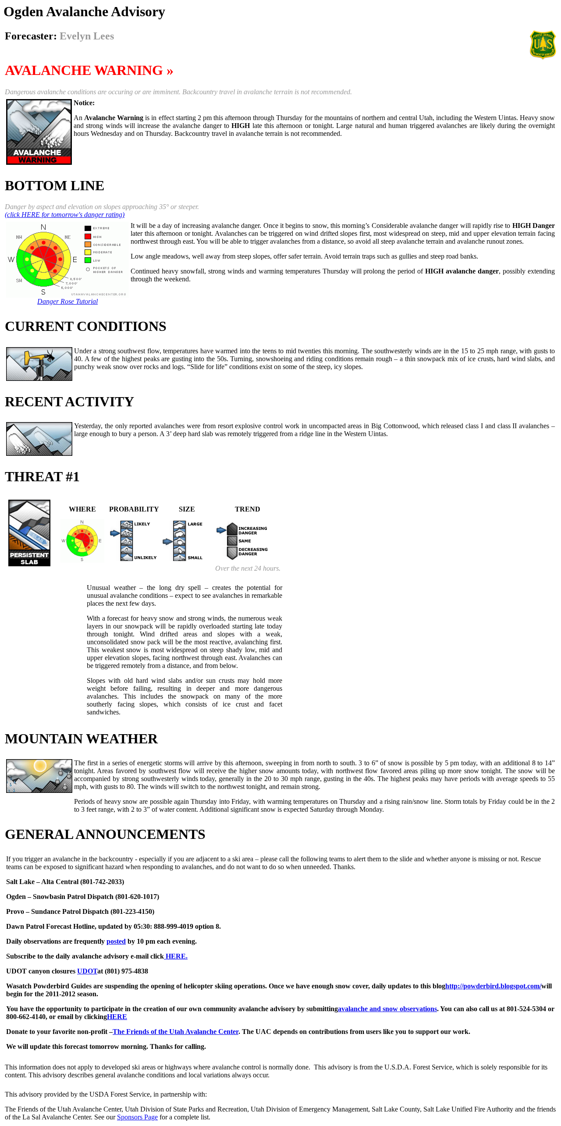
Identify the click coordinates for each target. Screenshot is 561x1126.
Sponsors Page (137, 1117)
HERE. (176, 956)
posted (116, 941)
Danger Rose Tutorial (67, 301)
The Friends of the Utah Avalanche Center (175, 1031)
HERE (117, 1016)
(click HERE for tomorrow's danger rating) (64, 214)
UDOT (87, 971)
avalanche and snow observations (387, 1008)
